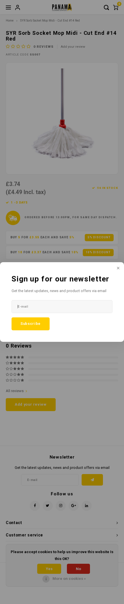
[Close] (117, 268)
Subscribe (30, 323)
